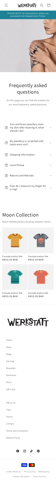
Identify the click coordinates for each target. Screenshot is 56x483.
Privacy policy (30, 472)
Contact (10, 423)
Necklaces (11, 375)
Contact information (21, 476)
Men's (9, 382)
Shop (8, 347)
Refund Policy (13, 437)
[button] (6, 5)
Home (9, 340)
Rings (9, 354)
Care (8, 409)
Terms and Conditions (17, 430)
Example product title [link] (12, 256)
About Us (11, 402)
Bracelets (11, 368)
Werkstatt (17, 472)
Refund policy (44, 472)
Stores (9, 416)
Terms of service (39, 476)
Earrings (10, 361)
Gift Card (10, 389)
